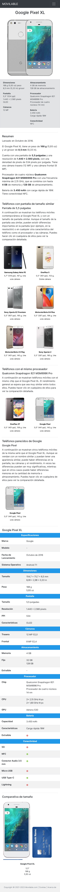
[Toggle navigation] (54, 4)
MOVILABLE (10, 4)
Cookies (42, 887)
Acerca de (52, 887)
